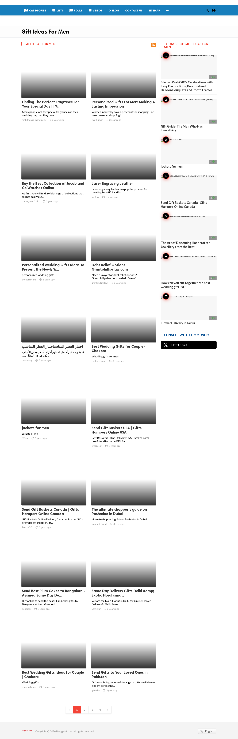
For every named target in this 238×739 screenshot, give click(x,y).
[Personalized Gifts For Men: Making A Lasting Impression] (123, 89)
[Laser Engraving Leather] (123, 170)
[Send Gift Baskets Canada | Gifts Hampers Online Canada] (53, 496)
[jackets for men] (53, 415)
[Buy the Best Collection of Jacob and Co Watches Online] (53, 170)
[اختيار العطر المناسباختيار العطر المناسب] (53, 333)
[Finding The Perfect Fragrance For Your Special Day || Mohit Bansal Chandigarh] (53, 89)
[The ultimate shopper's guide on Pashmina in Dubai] (123, 496)
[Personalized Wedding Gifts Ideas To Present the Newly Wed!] (53, 252)
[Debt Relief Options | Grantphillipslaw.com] (123, 252)
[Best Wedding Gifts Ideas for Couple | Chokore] (53, 659)
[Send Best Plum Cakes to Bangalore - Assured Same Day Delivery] (53, 577)
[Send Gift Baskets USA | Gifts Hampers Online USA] (123, 415)
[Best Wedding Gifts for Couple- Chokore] (123, 333)
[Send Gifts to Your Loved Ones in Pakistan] (123, 659)
